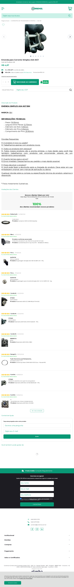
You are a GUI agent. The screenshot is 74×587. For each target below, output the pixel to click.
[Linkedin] (42, 530)
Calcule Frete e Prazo (8, 89)
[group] (36, 471)
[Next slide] (70, 37)
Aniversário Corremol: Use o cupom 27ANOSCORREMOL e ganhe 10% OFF (37, 2)
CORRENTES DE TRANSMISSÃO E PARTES (23, 20)
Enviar (37, 436)
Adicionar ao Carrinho (27, 82)
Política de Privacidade (25, 578)
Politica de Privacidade (43, 498)
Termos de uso (33, 498)
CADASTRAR (37, 504)
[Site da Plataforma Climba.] (37, 571)
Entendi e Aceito (12, 583)
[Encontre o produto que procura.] (69, 16)
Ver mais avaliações (37, 410)
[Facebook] (32, 530)
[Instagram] (37, 530)
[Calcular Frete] (70, 90)
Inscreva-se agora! (37, 476)
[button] (30, 56)
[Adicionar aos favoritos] (3, 25)
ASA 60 (39, 20)
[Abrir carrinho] (70, 8)
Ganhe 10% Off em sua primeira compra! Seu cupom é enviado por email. (37, 478)
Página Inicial (5, 20)
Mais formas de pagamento (9, 76)
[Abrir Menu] (2, 8)
